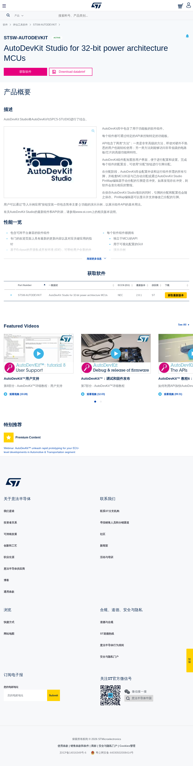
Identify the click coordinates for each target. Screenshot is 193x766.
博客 (6, 580)
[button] (4, 5)
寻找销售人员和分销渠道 (114, 522)
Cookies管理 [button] (127, 745)
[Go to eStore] (181, 6)
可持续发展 (10, 534)
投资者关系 (10, 522)
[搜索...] (8, 15)
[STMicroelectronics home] (96, 5)
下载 (167, 285)
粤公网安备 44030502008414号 (114, 752)
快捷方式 (9, 622)
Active (57, 38)
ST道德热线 (107, 633)
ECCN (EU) (124, 285)
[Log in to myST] (188, 5)
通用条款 (9, 591)
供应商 (155, 285)
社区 (102, 534)
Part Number (25, 285)
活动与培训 (106, 557)
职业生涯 (9, 557)
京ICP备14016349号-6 (73, 752)
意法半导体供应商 (14, 568)
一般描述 (53, 285)
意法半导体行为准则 (112, 645)
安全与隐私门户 (109, 656)
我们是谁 (9, 510)
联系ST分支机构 (109, 510)
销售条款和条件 (80, 745)
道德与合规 (106, 622)
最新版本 (140, 285)
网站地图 (9, 633)
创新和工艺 (10, 545)
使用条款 (63, 745)
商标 (93, 745)
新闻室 (104, 545)
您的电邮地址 (11, 687)
